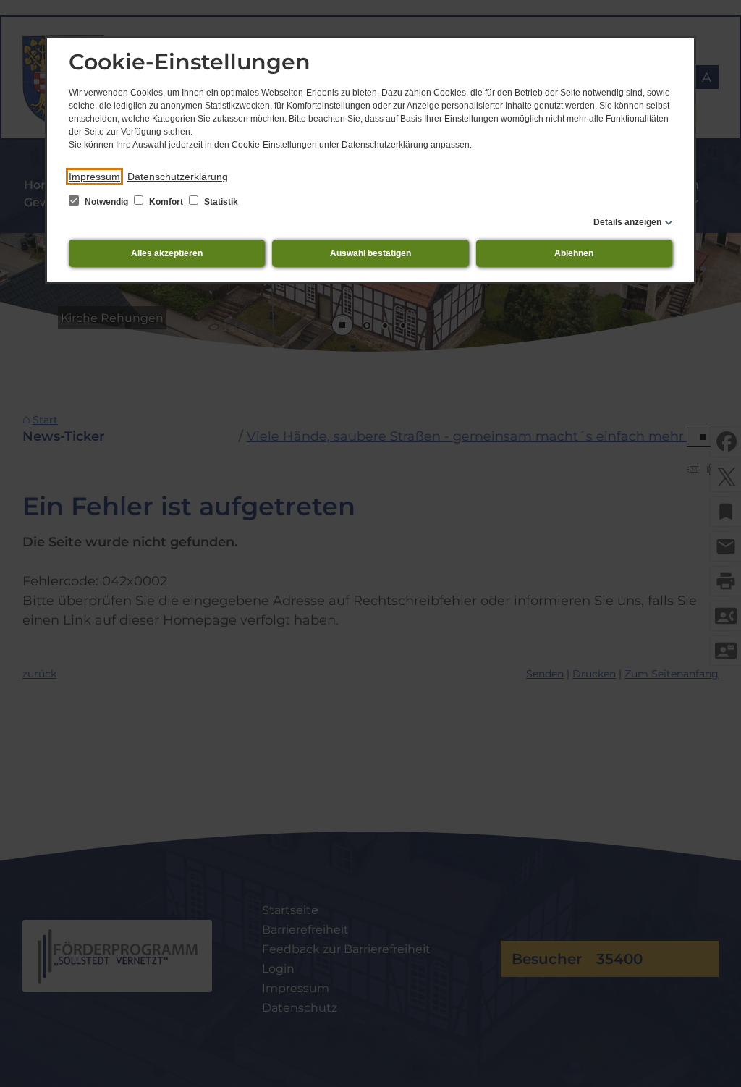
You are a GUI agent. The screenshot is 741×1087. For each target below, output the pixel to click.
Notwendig (106, 202)
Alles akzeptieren (167, 253)
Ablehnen (573, 253)
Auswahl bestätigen (370, 253)
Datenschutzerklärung (177, 176)
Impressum (94, 176)
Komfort (166, 202)
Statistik (220, 202)
